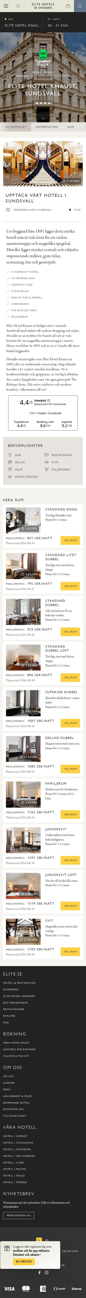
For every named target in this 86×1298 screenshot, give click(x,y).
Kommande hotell (16, 1102)
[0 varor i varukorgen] (68, 6)
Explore (9, 1015)
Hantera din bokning (19, 1049)
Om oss (8, 1076)
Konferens (11, 989)
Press (7, 1089)
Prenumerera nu (19, 1215)
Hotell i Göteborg (17, 1149)
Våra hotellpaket (16, 1042)
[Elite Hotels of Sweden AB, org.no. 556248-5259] (43, 6)
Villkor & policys (16, 1056)
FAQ (6, 1022)
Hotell (36, 72)
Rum (71, 127)
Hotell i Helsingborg (19, 1156)
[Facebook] (39, 1272)
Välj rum (70, 540)
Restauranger (13, 1009)
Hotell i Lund (13, 1162)
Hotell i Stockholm (18, 1142)
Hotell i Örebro (15, 1182)
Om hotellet (15, 127)
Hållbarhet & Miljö (17, 1096)
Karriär (9, 1083)
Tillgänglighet (15, 1115)
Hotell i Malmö (14, 1169)
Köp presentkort (15, 1002)
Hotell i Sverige (15, 1136)
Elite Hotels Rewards (19, 996)
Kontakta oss (13, 1109)
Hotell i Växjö (14, 1175)
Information (47, 127)
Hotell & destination (19, 983)
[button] (6, 6)
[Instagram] (47, 1272)
